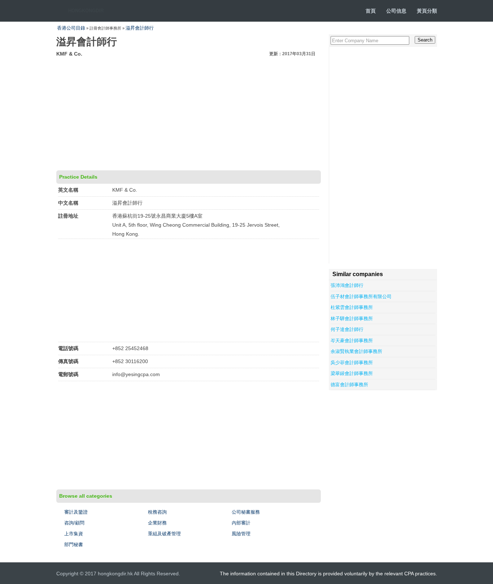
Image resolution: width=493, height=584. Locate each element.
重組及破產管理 (164, 533)
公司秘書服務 (246, 512)
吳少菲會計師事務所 (352, 362)
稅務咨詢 (157, 512)
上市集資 (73, 533)
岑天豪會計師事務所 (352, 340)
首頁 (371, 11)
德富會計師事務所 (349, 384)
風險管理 (241, 533)
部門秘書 (73, 544)
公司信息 (396, 11)
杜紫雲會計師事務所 (352, 307)
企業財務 (157, 523)
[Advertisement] (188, 112)
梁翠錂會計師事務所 (352, 373)
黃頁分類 (427, 11)
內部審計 (241, 523)
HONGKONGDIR (86, 10)
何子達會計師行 (347, 329)
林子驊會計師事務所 (352, 318)
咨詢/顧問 (74, 523)
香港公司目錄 (71, 28)
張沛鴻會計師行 (347, 285)
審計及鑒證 (76, 512)
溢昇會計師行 (140, 28)
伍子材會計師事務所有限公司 (361, 296)
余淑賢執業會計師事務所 (356, 351)
